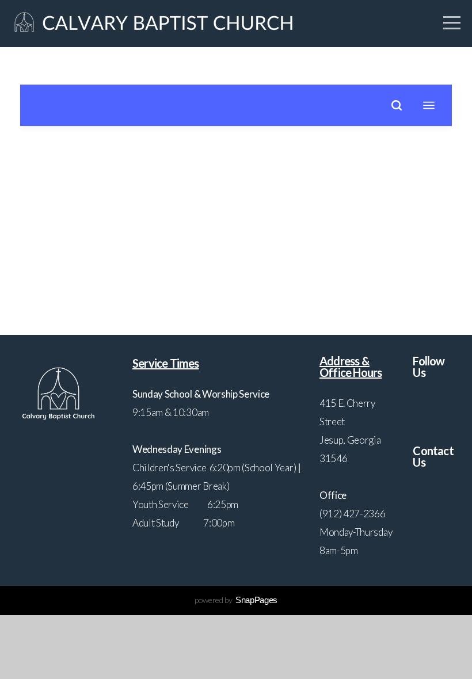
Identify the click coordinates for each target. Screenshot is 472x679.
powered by (236, 600)
